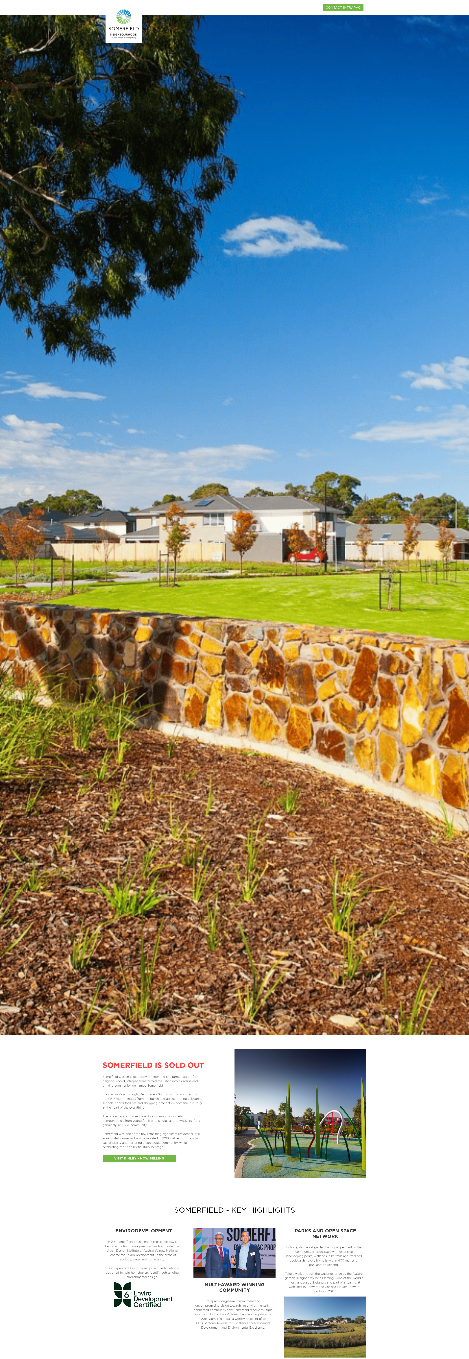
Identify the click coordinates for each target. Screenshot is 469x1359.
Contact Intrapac (343, 7)
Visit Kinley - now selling (139, 1158)
